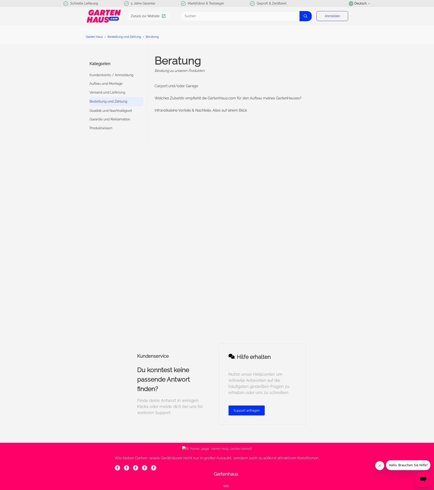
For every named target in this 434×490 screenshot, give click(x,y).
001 (226, 486)
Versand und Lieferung (107, 92)
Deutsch (360, 3)
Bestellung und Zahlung (125, 36)
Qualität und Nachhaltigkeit (111, 111)
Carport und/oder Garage (176, 86)
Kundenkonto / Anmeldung (111, 75)
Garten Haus (94, 36)
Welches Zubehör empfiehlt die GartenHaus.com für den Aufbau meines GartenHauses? (228, 98)
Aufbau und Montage (106, 84)
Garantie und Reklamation (110, 119)
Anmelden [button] (332, 16)
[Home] (104, 16)
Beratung (152, 36)
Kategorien (100, 63)
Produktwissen (101, 128)
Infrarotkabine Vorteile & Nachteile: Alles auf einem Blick (201, 110)
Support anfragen (247, 410)
